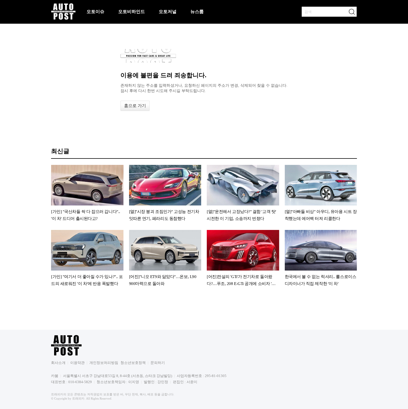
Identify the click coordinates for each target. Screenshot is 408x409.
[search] (351, 11)
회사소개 (58, 363)
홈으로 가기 (135, 105)
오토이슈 (95, 11)
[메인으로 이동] (63, 18)
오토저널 (168, 11)
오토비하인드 (131, 11)
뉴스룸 (197, 11)
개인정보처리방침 (103, 363)
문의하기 (157, 363)
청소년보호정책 (133, 363)
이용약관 (77, 363)
